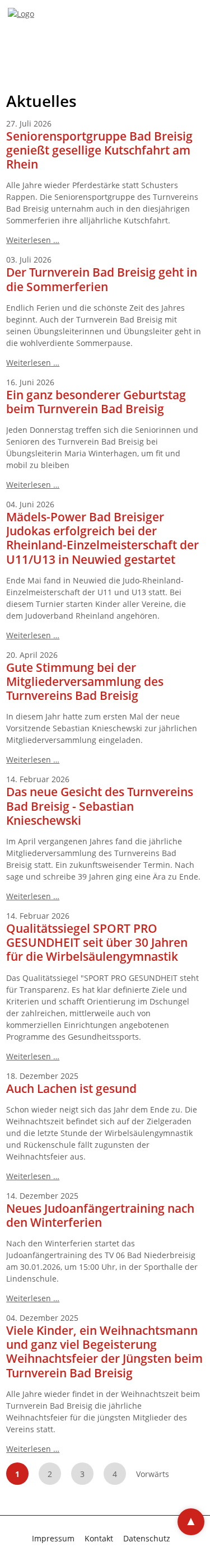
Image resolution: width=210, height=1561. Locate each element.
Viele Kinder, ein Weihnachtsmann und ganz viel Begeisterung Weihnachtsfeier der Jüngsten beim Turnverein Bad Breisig (104, 1351)
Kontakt (99, 1538)
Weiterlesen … (32, 240)
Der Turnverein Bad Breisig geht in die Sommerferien (101, 279)
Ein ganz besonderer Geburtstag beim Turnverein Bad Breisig (96, 402)
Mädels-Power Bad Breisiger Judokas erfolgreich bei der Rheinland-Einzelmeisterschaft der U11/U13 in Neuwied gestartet (102, 538)
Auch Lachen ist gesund (71, 1088)
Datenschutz (146, 1538)
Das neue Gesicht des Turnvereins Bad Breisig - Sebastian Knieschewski (99, 806)
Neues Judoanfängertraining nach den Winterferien (100, 1215)
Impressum (53, 1538)
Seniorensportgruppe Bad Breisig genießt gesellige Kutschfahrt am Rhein (99, 150)
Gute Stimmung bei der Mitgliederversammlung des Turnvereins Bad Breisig (85, 681)
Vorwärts (152, 1474)
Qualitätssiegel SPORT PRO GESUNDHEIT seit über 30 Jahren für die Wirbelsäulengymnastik (97, 942)
